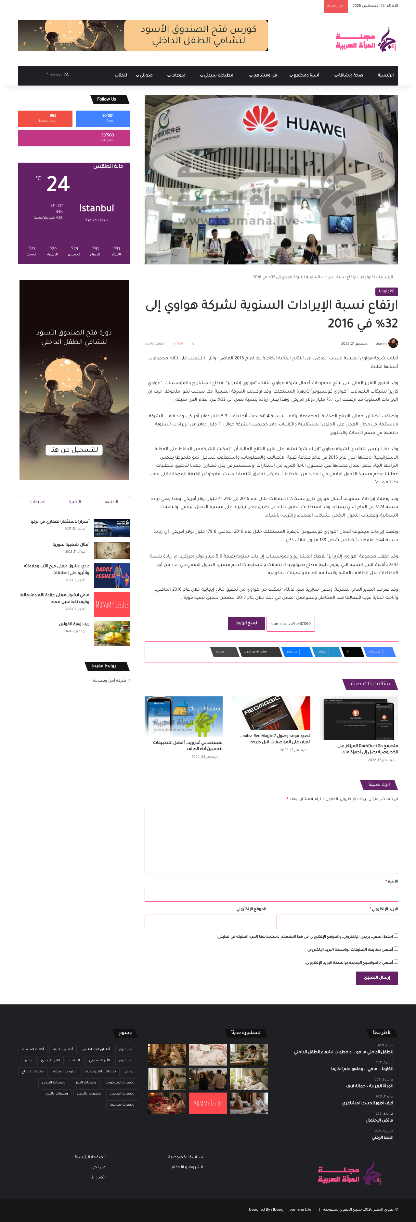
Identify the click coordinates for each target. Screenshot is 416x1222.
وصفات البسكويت (120, 1083)
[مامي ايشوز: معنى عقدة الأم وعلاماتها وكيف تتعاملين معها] (112, 604)
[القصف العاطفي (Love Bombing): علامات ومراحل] (167, 1103)
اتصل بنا (98, 1177)
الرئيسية (386, 76)
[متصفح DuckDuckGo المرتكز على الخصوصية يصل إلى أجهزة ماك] (359, 718)
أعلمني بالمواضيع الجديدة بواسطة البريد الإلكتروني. (349, 963)
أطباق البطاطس (96, 1050)
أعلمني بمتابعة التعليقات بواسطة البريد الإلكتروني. (349, 950)
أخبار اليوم (127, 1050)
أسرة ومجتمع (306, 76)
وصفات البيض (53, 1083)
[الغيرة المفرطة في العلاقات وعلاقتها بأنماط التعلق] (208, 1079)
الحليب (74, 1061)
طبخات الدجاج (33, 1072)
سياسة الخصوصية (185, 1157)
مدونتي (147, 76)
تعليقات (38, 502)
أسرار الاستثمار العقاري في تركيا (60, 522)
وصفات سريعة (122, 1105)
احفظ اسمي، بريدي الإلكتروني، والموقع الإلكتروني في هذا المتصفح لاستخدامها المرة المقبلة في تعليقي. (305, 937)
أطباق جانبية (63, 1050)
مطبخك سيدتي (219, 76)
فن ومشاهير (265, 76)
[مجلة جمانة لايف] (365, 39)
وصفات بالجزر (57, 1094)
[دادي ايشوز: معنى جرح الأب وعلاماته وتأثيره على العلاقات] (112, 575)
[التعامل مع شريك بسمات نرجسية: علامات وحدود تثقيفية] (167, 1079)
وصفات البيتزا (85, 1083)
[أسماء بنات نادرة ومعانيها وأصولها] (208, 1055)
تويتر (28, 1061)
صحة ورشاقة (351, 76)
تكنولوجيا (367, 277)
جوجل (130, 1072)
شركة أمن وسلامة (109, 681)
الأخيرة (75, 502)
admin (381, 344)
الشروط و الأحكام (187, 1167)
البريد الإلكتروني (384, 909)
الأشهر (111, 502)
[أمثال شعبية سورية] (112, 550)
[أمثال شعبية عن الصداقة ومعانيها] (167, 1055)
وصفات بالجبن (89, 1094)
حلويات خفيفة (64, 1072)
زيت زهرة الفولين (74, 624)
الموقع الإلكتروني (251, 909)
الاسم (391, 882)
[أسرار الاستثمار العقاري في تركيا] (112, 528)
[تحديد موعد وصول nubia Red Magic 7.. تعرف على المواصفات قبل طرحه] (271, 713)
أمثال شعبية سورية (71, 545)
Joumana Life (300, 1210)
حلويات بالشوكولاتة (100, 1072)
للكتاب (121, 76)
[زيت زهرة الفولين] (112, 633)
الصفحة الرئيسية (90, 1157)
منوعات (179, 76)
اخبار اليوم (127, 1061)
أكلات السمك (33, 1050)
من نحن (98, 1167)
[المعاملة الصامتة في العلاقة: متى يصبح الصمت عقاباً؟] (249, 1103)
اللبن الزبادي (50, 1061)
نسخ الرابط (246, 623)
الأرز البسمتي (99, 1061)
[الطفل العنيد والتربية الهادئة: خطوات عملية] (249, 1055)
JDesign (279, 1210)
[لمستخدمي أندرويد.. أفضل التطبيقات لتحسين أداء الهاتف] (184, 716)
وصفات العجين (122, 1094)
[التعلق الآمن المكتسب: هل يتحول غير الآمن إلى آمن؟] (249, 1079)
